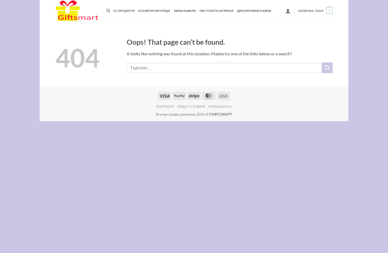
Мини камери (185, 10)
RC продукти (123, 10)
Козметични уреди (154, 10)
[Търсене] (108, 10)
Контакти (165, 107)
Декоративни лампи (254, 10)
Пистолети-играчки (216, 10)
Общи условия (191, 107)
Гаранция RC (220, 107)
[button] (288, 11)
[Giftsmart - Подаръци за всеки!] (76, 10)
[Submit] (327, 67)
